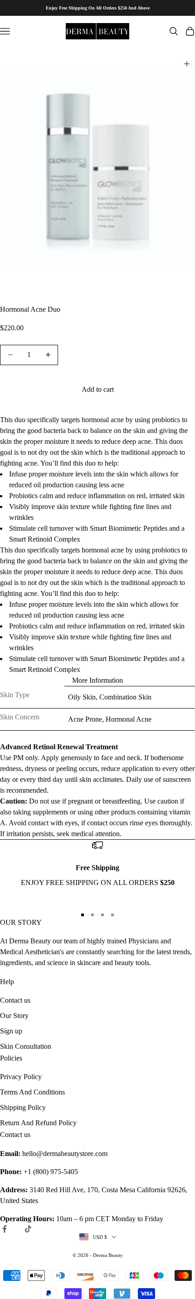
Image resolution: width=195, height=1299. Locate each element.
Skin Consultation (25, 1046)
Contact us (15, 1000)
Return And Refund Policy (38, 1123)
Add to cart (98, 389)
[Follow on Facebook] (4, 1228)
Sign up (11, 1031)
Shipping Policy (23, 1107)
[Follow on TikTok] (28, 1228)
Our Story (14, 1015)
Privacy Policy (21, 1076)
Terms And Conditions (32, 1092)
